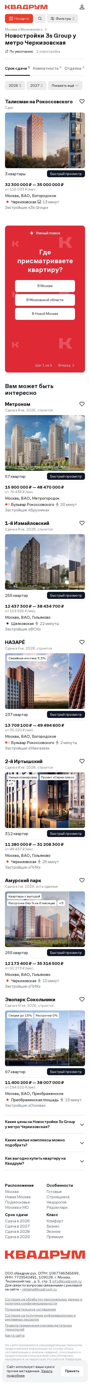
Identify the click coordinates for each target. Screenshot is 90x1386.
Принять (72, 1371)
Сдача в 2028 (17, 1231)
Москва (12, 1191)
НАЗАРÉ (15, 642)
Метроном (17, 404)
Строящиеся (58, 1197)
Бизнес (53, 1226)
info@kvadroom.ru (67, 1281)
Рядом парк (57, 1207)
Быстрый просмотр (66, 174)
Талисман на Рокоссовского (39, 101)
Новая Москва (17, 1197)
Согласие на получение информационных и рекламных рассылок (40, 1317)
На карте (21, 19)
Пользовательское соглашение (30, 1309)
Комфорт (55, 1221)
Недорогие (56, 1202)
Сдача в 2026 (17, 1221)
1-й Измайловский (27, 523)
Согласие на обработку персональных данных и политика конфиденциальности (43, 1301)
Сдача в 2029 (17, 1237)
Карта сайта (14, 1335)
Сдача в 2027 (17, 1226)
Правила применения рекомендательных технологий (38, 1327)
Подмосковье (17, 1202)
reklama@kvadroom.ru (39, 1289)
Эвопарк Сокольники (30, 999)
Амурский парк (23, 880)
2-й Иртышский (23, 761)
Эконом (53, 1231)
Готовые (54, 1191)
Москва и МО (17, 1207)
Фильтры (65, 19)
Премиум (54, 1237)
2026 (15, 85)
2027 (36, 85)
